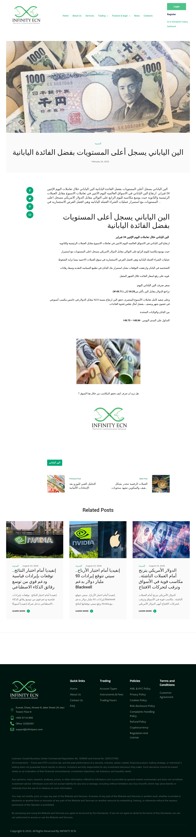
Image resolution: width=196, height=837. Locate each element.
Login (177, 6)
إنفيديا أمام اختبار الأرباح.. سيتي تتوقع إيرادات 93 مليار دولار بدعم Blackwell (97, 579)
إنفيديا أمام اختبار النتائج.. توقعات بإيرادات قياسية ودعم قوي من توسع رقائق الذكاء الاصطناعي (34, 579)
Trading (102, 15)
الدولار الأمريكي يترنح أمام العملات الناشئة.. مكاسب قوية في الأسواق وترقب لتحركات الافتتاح (161, 579)
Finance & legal (120, 15)
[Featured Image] (34, 539)
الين (164, 217)
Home (66, 15)
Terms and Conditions (167, 683)
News (137, 15)
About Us (77, 15)
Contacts (148, 15)
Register (171, 14)
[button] (103, 15)
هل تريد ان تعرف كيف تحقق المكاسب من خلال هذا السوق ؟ (108, 393)
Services (89, 15)
